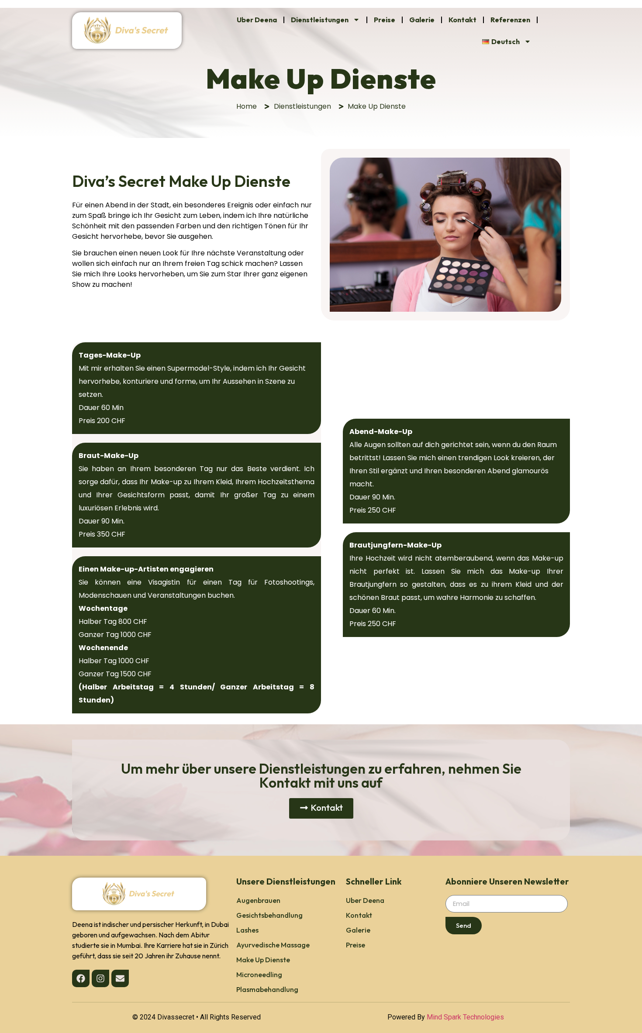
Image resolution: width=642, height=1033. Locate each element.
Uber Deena (257, 19)
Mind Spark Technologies (465, 1017)
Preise (384, 19)
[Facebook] (81, 978)
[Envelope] (120, 978)
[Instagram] (100, 978)
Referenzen (510, 19)
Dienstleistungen (320, 19)
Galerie (422, 19)
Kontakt (462, 19)
